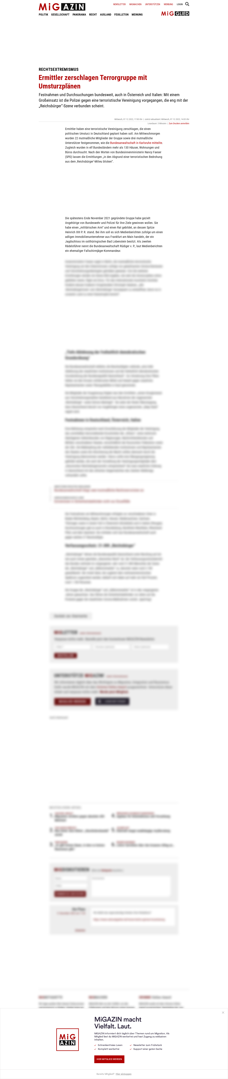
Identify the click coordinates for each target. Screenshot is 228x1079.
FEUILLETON (121, 14)
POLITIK (43, 14)
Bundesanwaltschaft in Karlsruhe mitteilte (136, 143)
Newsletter (119, 4)
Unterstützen (152, 4)
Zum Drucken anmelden (179, 123)
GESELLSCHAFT (60, 14)
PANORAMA (79, 14)
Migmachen (135, 4)
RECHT (93, 14)
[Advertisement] (114, 41)
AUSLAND (105, 14)
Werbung (168, 4)
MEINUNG (137, 14)
